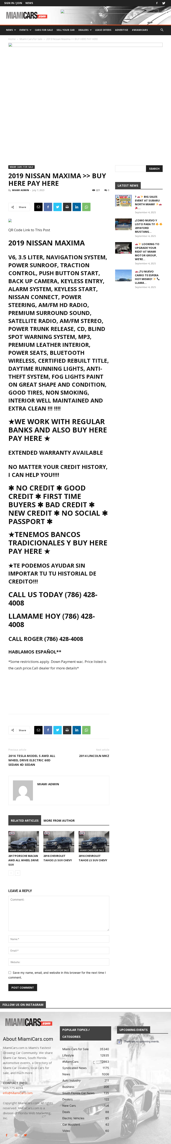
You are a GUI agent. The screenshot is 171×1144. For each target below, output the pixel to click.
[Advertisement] (59, 683)
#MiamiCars (140, 29)
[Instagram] (16, 1135)
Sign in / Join (13, 3)
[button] (162, 30)
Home (12, 39)
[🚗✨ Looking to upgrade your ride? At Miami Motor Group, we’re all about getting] (123, 248)
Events (23, 29)
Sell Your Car (66, 29)
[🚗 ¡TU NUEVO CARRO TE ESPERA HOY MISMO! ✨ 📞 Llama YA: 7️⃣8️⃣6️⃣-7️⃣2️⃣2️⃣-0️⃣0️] (123, 275)
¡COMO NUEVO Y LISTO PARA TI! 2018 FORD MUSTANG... (146, 226)
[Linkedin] (77, 207)
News (29, 3)
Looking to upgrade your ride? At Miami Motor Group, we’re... (147, 251)
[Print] (67, 207)
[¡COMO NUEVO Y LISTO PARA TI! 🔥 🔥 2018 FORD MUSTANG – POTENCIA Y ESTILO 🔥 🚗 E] (123, 224)
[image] (28, 1022)
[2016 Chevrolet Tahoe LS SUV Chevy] (58, 841)
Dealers (83, 29)
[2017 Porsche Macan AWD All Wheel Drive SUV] (23, 841)
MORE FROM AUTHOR (59, 820)
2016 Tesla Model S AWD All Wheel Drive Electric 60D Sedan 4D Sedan (31, 760)
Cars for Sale (44, 29)
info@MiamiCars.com (18, 1093)
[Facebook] (157, 3)
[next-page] (17, 873)
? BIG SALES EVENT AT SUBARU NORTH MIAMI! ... (147, 202)
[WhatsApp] (86, 207)
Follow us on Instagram (23, 1005)
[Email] (38, 207)
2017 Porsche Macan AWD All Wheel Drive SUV (23, 860)
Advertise (121, 29)
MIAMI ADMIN (20, 190)
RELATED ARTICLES (25, 820)
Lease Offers (103, 29)
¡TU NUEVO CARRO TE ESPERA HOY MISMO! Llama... (146, 277)
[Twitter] (164, 3)
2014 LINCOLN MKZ (94, 756)
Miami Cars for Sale (31, 39)
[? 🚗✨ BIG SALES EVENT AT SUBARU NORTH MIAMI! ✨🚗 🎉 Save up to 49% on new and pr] (123, 201)
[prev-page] (11, 873)
